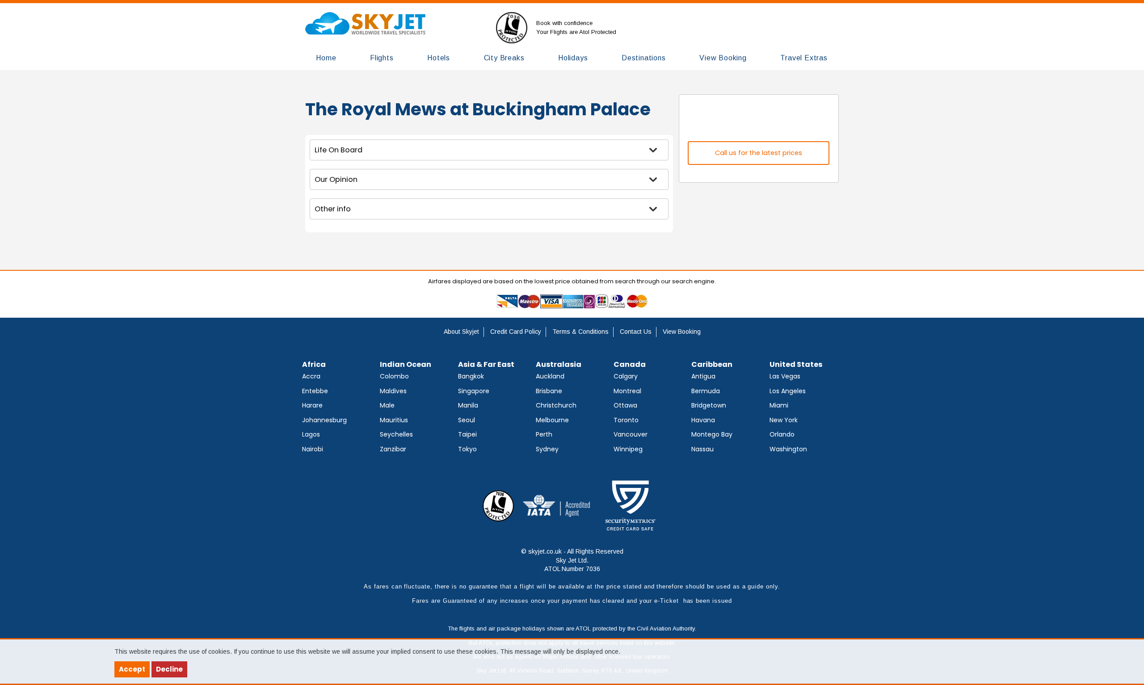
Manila (468, 405)
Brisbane (549, 391)
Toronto (626, 420)
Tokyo (467, 449)
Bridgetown (708, 405)
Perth (544, 434)
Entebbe (315, 391)
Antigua (703, 376)
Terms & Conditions (580, 331)
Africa (314, 364)
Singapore (473, 391)
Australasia (558, 364)
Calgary (626, 376)
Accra (311, 376)
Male (387, 405)
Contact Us (636, 331)
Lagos (311, 434)
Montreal (627, 391)
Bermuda (705, 391)
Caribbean (711, 364)
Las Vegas (785, 376)
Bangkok (471, 376)
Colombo (394, 376)
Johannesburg (324, 420)
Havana (703, 420)
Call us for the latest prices (758, 152)
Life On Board (338, 150)
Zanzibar (393, 449)
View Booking (682, 331)
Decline (169, 669)
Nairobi (312, 449)
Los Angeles (788, 391)
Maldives (393, 391)
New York (784, 420)
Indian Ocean (405, 364)
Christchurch (556, 405)
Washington (788, 449)
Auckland (550, 376)
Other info (333, 209)
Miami (779, 405)
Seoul (466, 420)
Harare (312, 405)
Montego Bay (711, 434)
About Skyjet (461, 331)
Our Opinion (336, 179)
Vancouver (631, 434)
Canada (630, 364)
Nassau (702, 449)
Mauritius (394, 420)
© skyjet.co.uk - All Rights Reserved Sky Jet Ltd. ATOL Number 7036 (572, 560)
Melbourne (552, 420)
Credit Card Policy (515, 331)
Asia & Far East (486, 364)
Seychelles (396, 434)
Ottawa (625, 405)
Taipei (467, 434)
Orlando (782, 434)
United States (796, 364)
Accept (132, 669)
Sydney (547, 449)
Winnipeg (628, 449)
